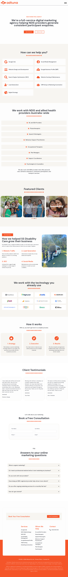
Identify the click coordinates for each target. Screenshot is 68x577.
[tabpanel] (27, 206)
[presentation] (32, 218)
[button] (65, 3)
